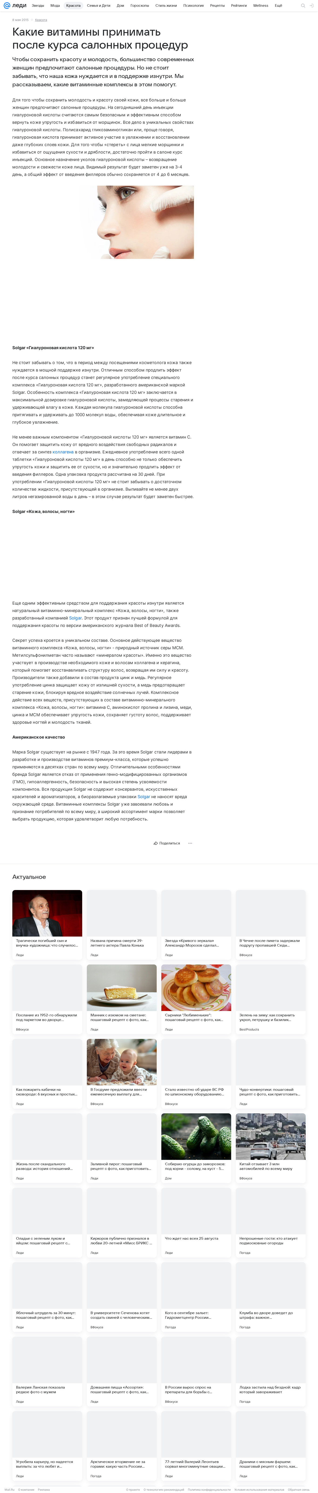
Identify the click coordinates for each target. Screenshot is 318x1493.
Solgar (75, 618)
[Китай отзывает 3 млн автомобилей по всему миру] (271, 1148)
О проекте (133, 1489)
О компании (26, 1489)
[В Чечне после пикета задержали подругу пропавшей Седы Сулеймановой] (271, 925)
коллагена (63, 451)
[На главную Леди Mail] (18, 5)
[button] (103, 223)
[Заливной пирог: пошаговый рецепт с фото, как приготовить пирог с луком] (122, 1148)
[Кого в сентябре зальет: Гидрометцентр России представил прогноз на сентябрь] (196, 1297)
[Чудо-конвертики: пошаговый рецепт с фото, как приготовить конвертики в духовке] (271, 1074)
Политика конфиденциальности (209, 1489)
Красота (41, 20)
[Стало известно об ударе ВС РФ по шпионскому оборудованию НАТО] (196, 1074)
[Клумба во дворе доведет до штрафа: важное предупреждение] (271, 1297)
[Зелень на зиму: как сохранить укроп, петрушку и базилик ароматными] (271, 999)
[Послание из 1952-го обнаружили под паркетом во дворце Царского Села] (47, 999)
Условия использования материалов (259, 1489)
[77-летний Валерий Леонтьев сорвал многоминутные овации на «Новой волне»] (196, 1446)
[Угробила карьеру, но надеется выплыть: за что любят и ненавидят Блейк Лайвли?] (47, 1446)
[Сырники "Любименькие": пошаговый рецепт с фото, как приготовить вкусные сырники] (196, 999)
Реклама (44, 1489)
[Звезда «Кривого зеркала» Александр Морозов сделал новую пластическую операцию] (196, 925)
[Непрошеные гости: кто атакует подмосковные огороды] (271, 1223)
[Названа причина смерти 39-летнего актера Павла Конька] (122, 925)
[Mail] (7, 5)
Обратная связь (299, 1489)
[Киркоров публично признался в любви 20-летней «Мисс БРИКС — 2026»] (122, 1223)
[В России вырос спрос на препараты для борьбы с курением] (196, 1371)
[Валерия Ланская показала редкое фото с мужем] (47, 1371)
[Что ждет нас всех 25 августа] (196, 1223)
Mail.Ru (9, 1489)
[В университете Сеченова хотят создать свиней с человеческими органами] (122, 1297)
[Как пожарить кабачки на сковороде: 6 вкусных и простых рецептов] (47, 1074)
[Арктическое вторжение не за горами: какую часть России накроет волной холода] (122, 1446)
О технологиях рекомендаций (164, 1489)
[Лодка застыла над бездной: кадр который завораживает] (271, 1371)
